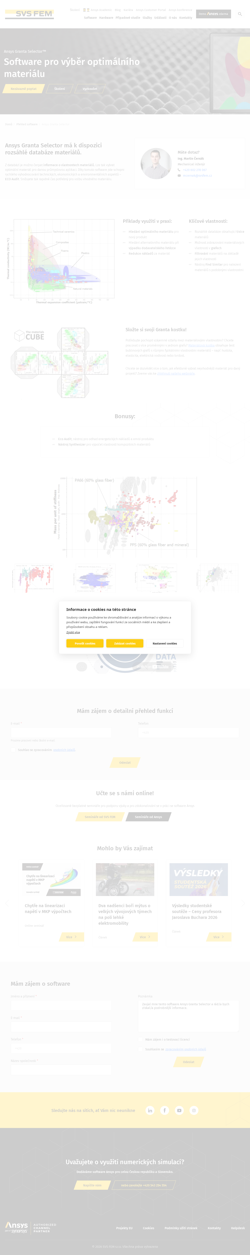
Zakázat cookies (125, 643)
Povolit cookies (85, 643)
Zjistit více (73, 632)
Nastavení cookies (165, 643)
